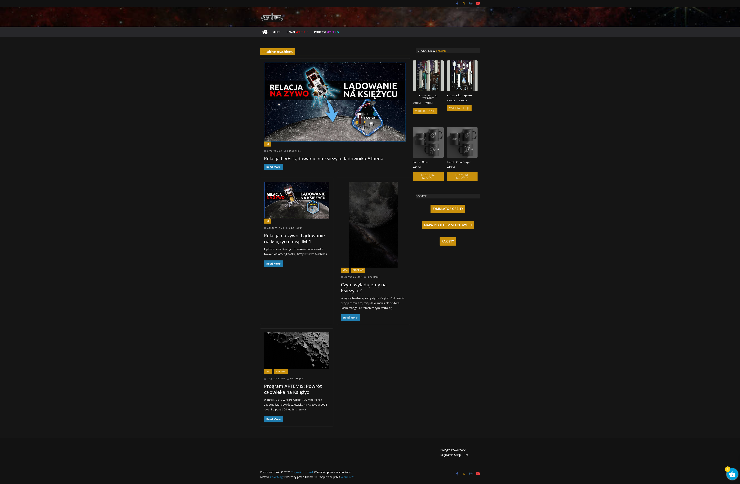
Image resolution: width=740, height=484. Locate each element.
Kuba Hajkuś (294, 151)
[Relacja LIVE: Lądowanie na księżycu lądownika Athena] (335, 102)
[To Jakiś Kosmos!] (264, 32)
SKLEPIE (441, 51)
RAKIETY (448, 241)
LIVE (267, 144)
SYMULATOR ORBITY (448, 209)
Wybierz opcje (425, 111)
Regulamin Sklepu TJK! (454, 455)
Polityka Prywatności (453, 450)
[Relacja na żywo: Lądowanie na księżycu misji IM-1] (296, 200)
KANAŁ (297, 32)
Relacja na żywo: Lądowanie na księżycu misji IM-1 (294, 238)
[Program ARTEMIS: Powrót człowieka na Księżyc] (296, 350)
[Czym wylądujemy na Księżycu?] (373, 225)
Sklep (276, 32)
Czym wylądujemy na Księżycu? (364, 287)
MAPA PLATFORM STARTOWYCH (448, 225)
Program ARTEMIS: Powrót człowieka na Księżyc (293, 389)
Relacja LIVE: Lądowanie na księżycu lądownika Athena (323, 158)
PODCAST (327, 32)
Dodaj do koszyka (428, 176)
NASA (344, 270)
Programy (357, 270)
